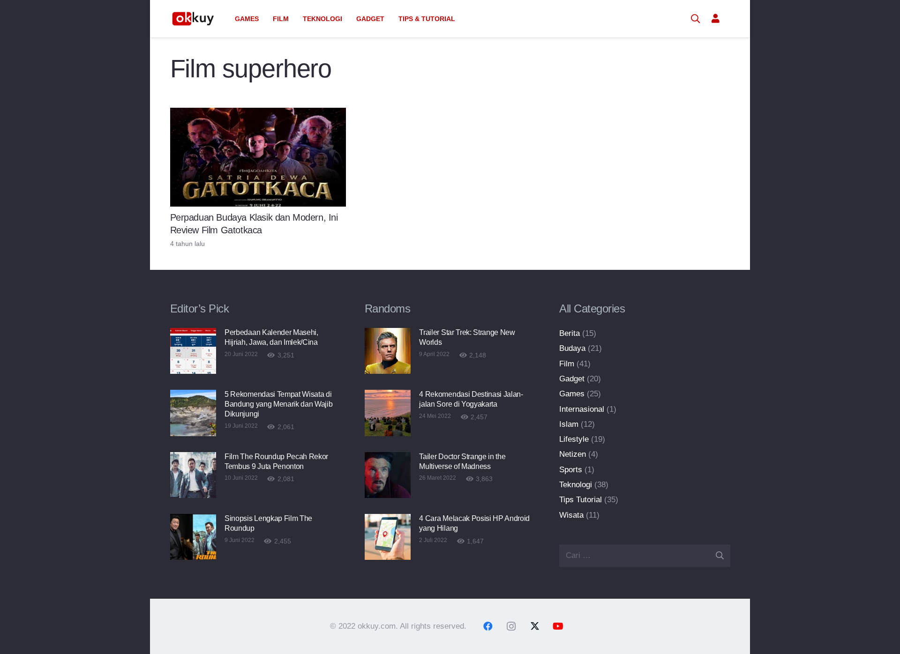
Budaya (572, 348)
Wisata (571, 515)
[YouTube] (558, 626)
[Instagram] (511, 626)
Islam (568, 424)
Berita (569, 333)
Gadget (572, 378)
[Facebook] (488, 626)
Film (566, 363)
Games (572, 393)
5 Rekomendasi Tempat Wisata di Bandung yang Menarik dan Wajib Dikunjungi (278, 404)
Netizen (572, 454)
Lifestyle (574, 439)
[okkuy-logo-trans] (193, 18)
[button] (263, 18)
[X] (535, 626)
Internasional (581, 409)
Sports (570, 469)
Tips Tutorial (580, 499)
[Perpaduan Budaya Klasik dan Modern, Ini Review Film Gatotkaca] (258, 157)
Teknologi (575, 484)
